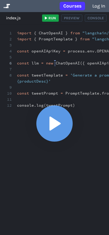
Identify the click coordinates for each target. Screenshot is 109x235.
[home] (6, 6)
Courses (72, 6)
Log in (98, 6)
